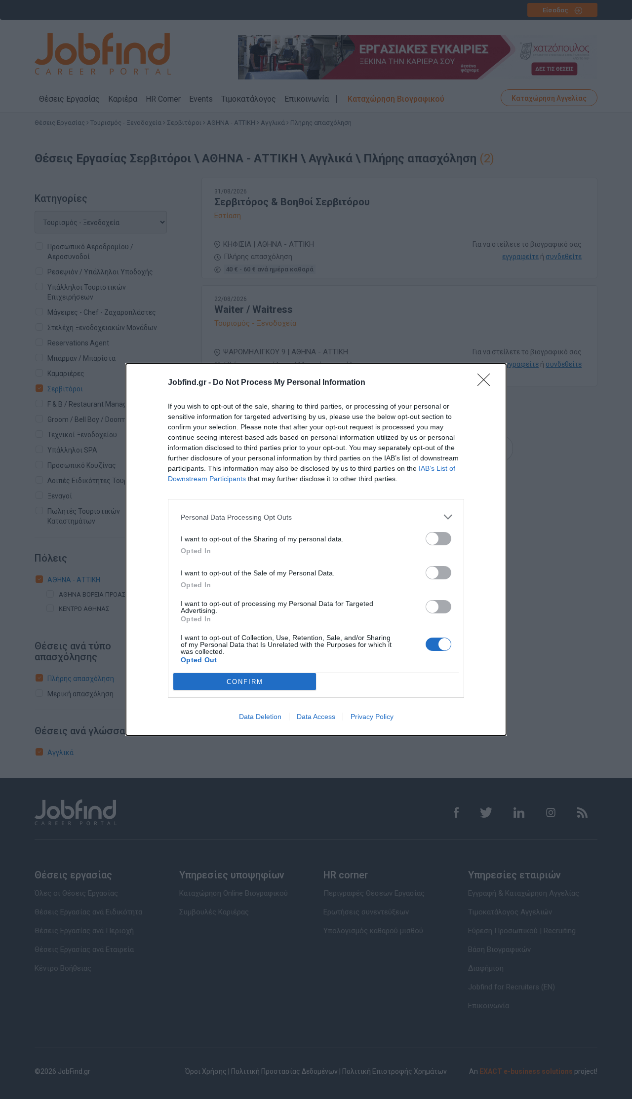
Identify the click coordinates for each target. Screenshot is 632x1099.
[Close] (486, 383)
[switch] (438, 538)
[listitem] (316, 517)
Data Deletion (260, 716)
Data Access (316, 716)
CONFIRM (245, 681)
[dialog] (316, 549)
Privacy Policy (372, 716)
